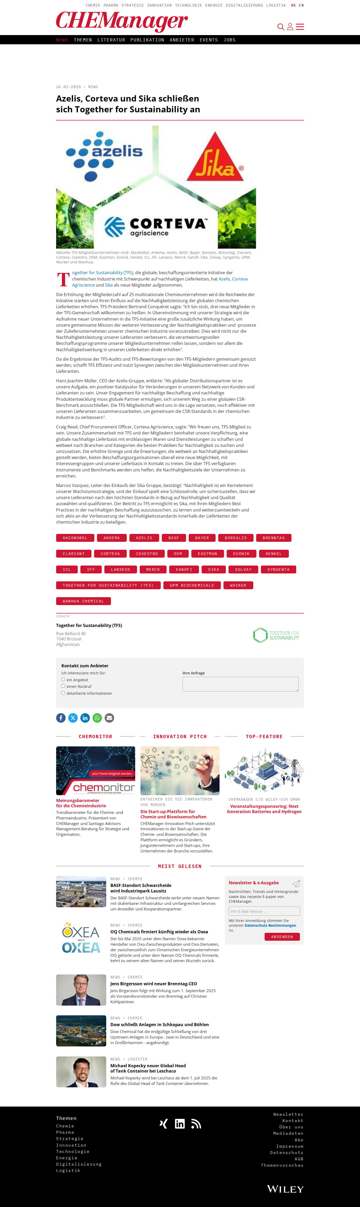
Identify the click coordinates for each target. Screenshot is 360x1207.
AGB (299, 1158)
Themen (83, 40)
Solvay (243, 569)
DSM (178, 553)
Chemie (93, 5)
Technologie (188, 5)
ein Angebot (77, 679)
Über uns (291, 1126)
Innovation (159, 5)
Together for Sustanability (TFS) (89, 625)
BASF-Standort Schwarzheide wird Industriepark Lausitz (140, 888)
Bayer (202, 537)
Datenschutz (287, 1152)
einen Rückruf (79, 686)
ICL (67, 569)
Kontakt (293, 1120)
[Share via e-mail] (109, 718)
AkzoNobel (75, 537)
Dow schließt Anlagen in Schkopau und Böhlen (159, 1024)
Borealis (236, 537)
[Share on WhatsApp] (97, 718)
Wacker (238, 585)
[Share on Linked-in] (85, 718)
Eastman (207, 553)
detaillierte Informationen (89, 693)
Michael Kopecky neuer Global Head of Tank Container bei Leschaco (148, 1068)
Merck (153, 569)
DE (293, 5)
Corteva (110, 553)
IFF (91, 569)
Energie (214, 5)
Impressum (290, 1146)
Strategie (132, 5)
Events (209, 40)
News (62, 40)
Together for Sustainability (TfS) (108, 585)
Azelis (224, 279)
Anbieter (182, 40)
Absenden (282, 936)
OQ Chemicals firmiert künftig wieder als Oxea (159, 932)
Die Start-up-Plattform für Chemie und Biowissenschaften (173, 814)
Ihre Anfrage (194, 672)
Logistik (276, 5)
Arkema (112, 537)
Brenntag (274, 537)
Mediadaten (288, 1133)
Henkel (274, 553)
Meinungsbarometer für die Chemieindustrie (81, 803)
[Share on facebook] (61, 718)
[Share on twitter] (73, 718)
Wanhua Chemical (83, 601)
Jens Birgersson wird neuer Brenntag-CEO (153, 984)
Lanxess (120, 569)
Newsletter (288, 1114)
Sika (109, 285)
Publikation (147, 40)
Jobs (229, 40)
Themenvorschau (282, 1165)
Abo (299, 1139)
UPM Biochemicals (192, 585)
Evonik (241, 553)
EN (301, 5)
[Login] (290, 26)
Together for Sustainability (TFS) (102, 273)
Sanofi (184, 569)
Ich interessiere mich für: (83, 672)
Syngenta (278, 569)
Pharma (111, 5)
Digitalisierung (244, 5)
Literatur (111, 40)
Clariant (74, 553)
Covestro (147, 553)
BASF (173, 537)
